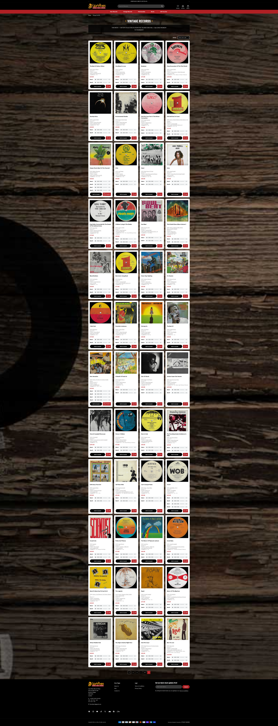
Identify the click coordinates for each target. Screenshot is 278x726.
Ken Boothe (95, 279)
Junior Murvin (121, 544)
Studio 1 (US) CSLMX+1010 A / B (151, 231)
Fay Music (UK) (95, 231)
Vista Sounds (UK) (173, 548)
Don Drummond (121, 487)
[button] (113, 12)
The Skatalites (172, 594)
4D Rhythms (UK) (96, 123)
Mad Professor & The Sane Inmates (151, 645)
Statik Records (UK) (122, 333)
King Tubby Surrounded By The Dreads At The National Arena (100, 225)
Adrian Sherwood (97, 122)
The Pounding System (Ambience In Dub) (176, 434)
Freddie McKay (173, 329)
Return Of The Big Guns (173, 591)
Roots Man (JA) (121, 231)
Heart (142, 168)
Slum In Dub (144, 434)
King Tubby (95, 227)
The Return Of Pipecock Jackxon (150, 541)
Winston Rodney (123, 440)
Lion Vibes (97, 722)
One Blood (120, 69)
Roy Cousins (147, 332)
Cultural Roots (95, 487)
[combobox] (141, 6)
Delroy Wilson (95, 69)
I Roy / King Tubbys (148, 487)
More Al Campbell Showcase (97, 434)
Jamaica (156, 711)
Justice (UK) (146, 491)
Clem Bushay (148, 72)
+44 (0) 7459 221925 (95, 698)
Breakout (143, 66)
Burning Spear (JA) (122, 441)
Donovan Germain (97, 490)
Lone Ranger (120, 171)
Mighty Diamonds (96, 171)
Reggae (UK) (95, 491)
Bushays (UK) (146, 73)
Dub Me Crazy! (145, 642)
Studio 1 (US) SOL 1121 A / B (124, 283)
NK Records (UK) (121, 73)
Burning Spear (121, 437)
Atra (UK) (171, 175)
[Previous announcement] (88, 1)
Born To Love (170, 642)
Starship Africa (94, 116)
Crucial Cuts (93, 541)
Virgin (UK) (172, 491)
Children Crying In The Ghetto (123, 224)
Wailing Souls (173, 281)
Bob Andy (120, 279)
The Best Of (170, 326)
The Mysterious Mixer (174, 379)
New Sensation (94, 376)
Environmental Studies (121, 116)
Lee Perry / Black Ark (124, 546)
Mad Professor (147, 120)
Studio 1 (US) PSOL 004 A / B (176, 649)
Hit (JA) (171, 333)
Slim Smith (172, 645)
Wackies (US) (172, 383)
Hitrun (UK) (172, 73)
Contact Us (117, 690)
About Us (116, 686)
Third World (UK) (173, 232)
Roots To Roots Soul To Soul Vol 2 (99, 591)
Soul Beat (143, 224)
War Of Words (145, 376)
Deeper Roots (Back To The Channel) (100, 168)
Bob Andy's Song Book (121, 276)
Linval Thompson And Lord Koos (177, 546)
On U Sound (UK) (121, 123)
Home (89, 15)
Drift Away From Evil (95, 484)
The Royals (146, 329)
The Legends (118, 591)
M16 (116, 168)
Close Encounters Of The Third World (177, 66)
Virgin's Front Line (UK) (97, 175)
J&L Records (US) (121, 175)
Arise (168, 168)
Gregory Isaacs (147, 437)
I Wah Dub (93, 326)
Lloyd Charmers (123, 230)
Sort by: (174, 37)
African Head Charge (122, 119)
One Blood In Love (120, 66)
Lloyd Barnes (173, 382)
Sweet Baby (170, 541)
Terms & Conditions (139, 686)
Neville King (122, 72)
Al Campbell (95, 437)
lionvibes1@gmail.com (95, 704)
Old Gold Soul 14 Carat (173, 116)
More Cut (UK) (95, 333)
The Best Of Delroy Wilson (97, 66)
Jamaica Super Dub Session (174, 376)
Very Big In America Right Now (123, 642)
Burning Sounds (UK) (148, 441)
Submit (186, 687)
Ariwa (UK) (146, 124)
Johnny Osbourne (147, 279)
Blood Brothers (94, 276)
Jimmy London (121, 227)
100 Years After (119, 484)
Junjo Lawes (147, 281)
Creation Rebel (173, 69)
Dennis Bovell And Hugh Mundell (178, 174)
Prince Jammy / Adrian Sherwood (178, 72)
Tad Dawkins (96, 598)
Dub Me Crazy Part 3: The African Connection (150, 117)
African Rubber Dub (95, 642)
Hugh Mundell (172, 171)
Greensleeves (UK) (148, 283)
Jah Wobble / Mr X (173, 487)
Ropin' (143, 591)
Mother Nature (121, 379)
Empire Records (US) (96, 73)
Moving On (144, 326)
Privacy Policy (138, 688)
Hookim (95, 72)
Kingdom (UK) (147, 333)
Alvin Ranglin (173, 332)
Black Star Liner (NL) (148, 548)
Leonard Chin (122, 598)
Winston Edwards (97, 230)
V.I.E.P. (169, 484)
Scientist (94, 544)
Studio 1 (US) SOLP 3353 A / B (176, 125)
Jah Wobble (173, 490)
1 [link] (129, 672)
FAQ (115, 688)
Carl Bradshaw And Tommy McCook (178, 597)
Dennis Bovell (97, 332)
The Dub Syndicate (173, 437)
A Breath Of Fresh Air (121, 376)
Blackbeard (95, 329)
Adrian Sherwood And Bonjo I (151, 174)
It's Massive (170, 276)
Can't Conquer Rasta (146, 484)
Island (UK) (120, 548)
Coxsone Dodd (174, 123)
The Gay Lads (147, 227)
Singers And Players (148, 379)
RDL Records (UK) (96, 649)
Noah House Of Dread (148, 171)
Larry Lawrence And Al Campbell (100, 440)
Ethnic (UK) (94, 441)
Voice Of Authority (122, 645)
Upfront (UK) (172, 283)
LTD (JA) (94, 283)
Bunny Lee (173, 231)
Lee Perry (146, 544)
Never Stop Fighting (146, 276)
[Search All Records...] (161, 6)
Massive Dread (173, 279)
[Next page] (148, 672)
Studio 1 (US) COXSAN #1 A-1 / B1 (125, 491)
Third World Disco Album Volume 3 (176, 224)
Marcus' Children (120, 434)
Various (95, 383)
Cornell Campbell (173, 544)
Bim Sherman (95, 645)
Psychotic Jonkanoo (121, 326)
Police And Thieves (120, 541)
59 (144, 672)
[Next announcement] (189, 1)
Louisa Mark (146, 69)
